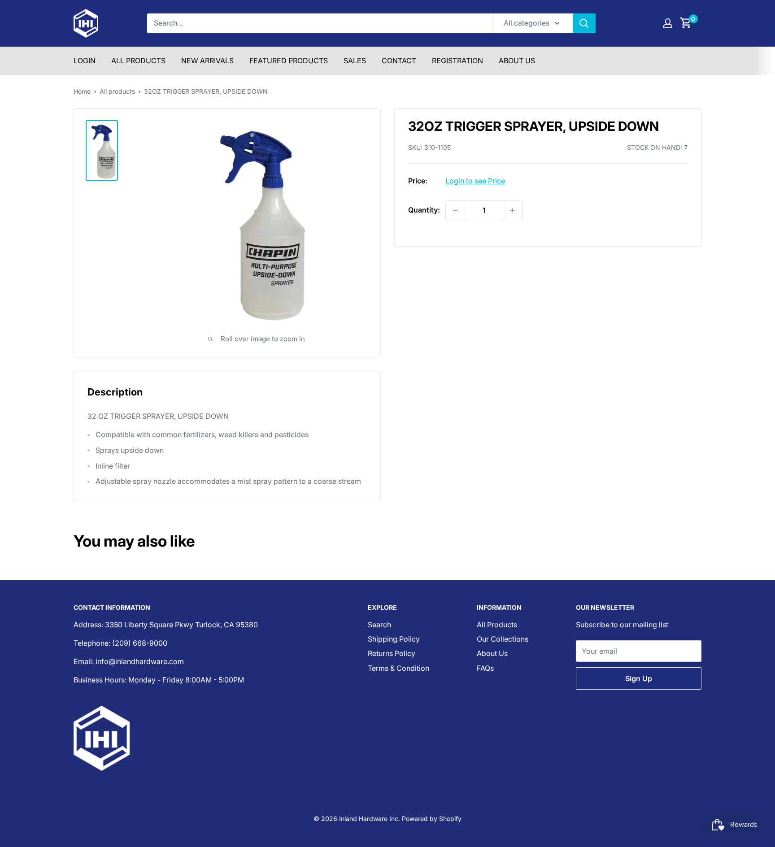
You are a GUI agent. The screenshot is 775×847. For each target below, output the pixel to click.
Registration (457, 60)
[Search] (584, 23)
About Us (517, 60)
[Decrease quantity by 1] (455, 210)
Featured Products (288, 60)
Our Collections (502, 638)
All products (117, 91)
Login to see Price (475, 180)
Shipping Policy (394, 638)
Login (85, 60)
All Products (138, 60)
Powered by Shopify (432, 818)
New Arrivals (207, 60)
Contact (399, 60)
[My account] (667, 23)
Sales (355, 60)
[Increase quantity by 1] (512, 210)
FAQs (485, 668)
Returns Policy (391, 653)
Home (82, 91)
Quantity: (424, 209)
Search (379, 624)
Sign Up (638, 678)
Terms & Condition (398, 668)
